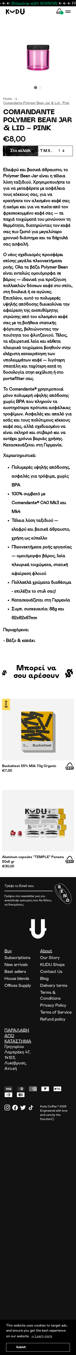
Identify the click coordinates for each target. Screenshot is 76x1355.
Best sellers (15, 972)
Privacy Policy (53, 1005)
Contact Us (51, 972)
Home (7, 99)
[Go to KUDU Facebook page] (15, 1107)
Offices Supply (17, 985)
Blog (44, 979)
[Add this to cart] (69, 766)
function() (47, 1119)
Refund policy (52, 1019)
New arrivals (16, 965)
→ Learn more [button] (41, 1336)
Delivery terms (53, 985)
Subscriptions (17, 958)
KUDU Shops (52, 965)
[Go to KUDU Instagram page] (7, 1107)
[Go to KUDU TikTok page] (31, 1107)
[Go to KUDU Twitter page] (23, 1107)
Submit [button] (21, 1347)
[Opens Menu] (68, 11)
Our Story (50, 958)
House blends (16, 979)
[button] (35, 87)
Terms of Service (56, 1012)
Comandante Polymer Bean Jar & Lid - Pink (36, 103)
